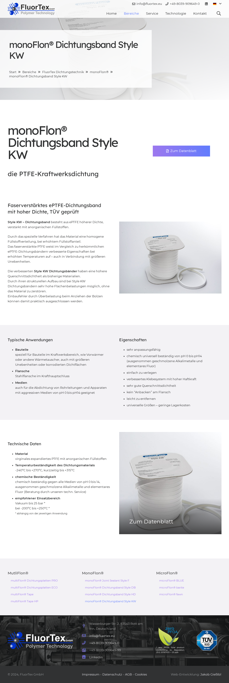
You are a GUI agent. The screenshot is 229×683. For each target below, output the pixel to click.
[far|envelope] (85, 635)
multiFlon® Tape (22, 594)
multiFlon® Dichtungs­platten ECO (34, 587)
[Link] (31, 9)
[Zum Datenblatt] (170, 483)
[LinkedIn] (206, 4)
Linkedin (96, 657)
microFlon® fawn (171, 594)
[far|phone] (85, 642)
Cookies (141, 674)
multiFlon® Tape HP (24, 601)
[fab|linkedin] (85, 657)
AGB (128, 674)
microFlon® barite (171, 587)
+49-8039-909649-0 (104, 643)
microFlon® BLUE (171, 580)
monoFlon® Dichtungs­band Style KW (110, 601)
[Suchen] (219, 13)
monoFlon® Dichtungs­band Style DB (110, 587)
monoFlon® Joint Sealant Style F (107, 580)
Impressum (91, 674)
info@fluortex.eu (102, 636)
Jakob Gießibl (210, 674)
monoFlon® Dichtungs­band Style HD (110, 594)
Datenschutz (112, 674)
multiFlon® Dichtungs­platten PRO (34, 580)
